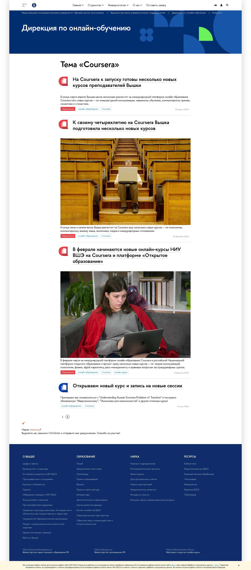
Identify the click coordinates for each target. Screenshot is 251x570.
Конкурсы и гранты (139, 494)
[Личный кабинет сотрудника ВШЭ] (221, 5)
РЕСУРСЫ (190, 456)
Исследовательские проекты (145, 468)
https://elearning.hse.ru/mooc (180, 549)
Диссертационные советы (143, 479)
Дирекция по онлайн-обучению (189, 12)
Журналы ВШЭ (191, 489)
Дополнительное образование (92, 499)
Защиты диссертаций (141, 484)
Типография (190, 479)
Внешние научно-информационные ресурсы (152, 499)
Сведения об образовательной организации (45, 518)
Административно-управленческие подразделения (138, 12)
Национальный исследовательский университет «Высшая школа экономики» (63, 12)
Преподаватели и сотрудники (38, 479)
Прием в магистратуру (88, 489)
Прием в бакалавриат (87, 479)
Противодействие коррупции (37, 504)
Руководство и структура (35, 468)
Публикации (190, 494)
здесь (173, 565)
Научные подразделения (142, 463)
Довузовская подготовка (89, 468)
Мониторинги (137, 474)
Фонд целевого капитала (35, 499)
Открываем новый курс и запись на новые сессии (127, 385)
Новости (217, 12)
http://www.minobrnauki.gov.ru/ (37, 549)
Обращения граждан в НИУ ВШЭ (39, 494)
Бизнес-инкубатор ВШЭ (89, 510)
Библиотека (190, 463)
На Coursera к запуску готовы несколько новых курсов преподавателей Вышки (125, 82)
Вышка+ (80, 484)
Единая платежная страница (37, 532)
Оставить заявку (156, 5)
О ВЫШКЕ (29, 456)
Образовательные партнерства (93, 515)
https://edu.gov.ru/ (103, 549)
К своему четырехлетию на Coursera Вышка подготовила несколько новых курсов (121, 125)
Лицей (80, 463)
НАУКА (134, 456)
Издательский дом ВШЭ (196, 468)
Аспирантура (83, 494)
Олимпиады (82, 474)
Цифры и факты (30, 463)
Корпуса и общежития (34, 484)
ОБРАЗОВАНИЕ (86, 456)
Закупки (27, 489)
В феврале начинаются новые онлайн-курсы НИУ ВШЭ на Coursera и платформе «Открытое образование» (127, 255)
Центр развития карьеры (89, 504)
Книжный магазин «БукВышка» (199, 474)
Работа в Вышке (30, 537)
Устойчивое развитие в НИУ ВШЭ (40, 474)
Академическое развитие (143, 489)
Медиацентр (190, 484)
